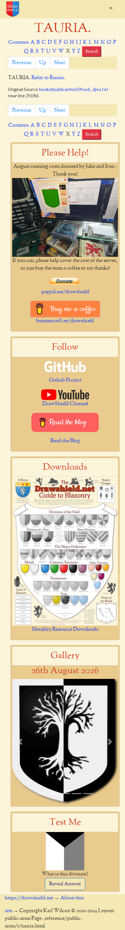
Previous (21, 62)
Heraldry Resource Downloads (65, 629)
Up (42, 62)
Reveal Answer (65, 884)
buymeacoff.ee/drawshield (65, 321)
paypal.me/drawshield (65, 291)
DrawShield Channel (65, 403)
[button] (20, 742)
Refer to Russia (47, 77)
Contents (18, 42)
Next (59, 62)
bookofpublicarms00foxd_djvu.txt (73, 90)
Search (91, 51)
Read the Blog (65, 440)
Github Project (65, 380)
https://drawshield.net (29, 898)
